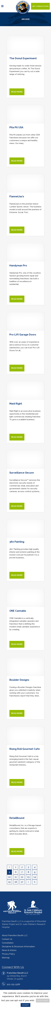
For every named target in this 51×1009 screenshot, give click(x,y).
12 (22, 877)
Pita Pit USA (16, 127)
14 (35, 877)
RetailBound (16, 817)
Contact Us (7, 939)
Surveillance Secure (21, 472)
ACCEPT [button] (25, 1005)
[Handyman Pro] (25, 252)
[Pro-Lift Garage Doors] (25, 321)
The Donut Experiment (23, 58)
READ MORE (42, 1000)
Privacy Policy (8, 954)
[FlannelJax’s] (25, 183)
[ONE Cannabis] (25, 597)
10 (9, 877)
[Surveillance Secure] (25, 459)
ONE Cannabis (17, 610)
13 (28, 877)
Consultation (7, 943)
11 (16, 877)
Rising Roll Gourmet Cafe (24, 748)
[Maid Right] (25, 390)
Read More (17, 92)
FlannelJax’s (16, 196)
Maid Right (15, 403)
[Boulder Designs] (25, 667)
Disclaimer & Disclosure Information (18, 946)
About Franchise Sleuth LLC (15, 935)
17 (22, 882)
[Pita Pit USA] (25, 114)
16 (16, 882)
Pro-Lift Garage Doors (22, 334)
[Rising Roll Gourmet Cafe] (25, 736)
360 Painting (16, 541)
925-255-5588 (13, 984)
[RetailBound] (25, 805)
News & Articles (9, 950)
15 (9, 882)
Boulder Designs (19, 679)
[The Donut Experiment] (25, 45)
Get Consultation (40, 6)
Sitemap (6, 957)
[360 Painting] (25, 528)
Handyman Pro (18, 265)
